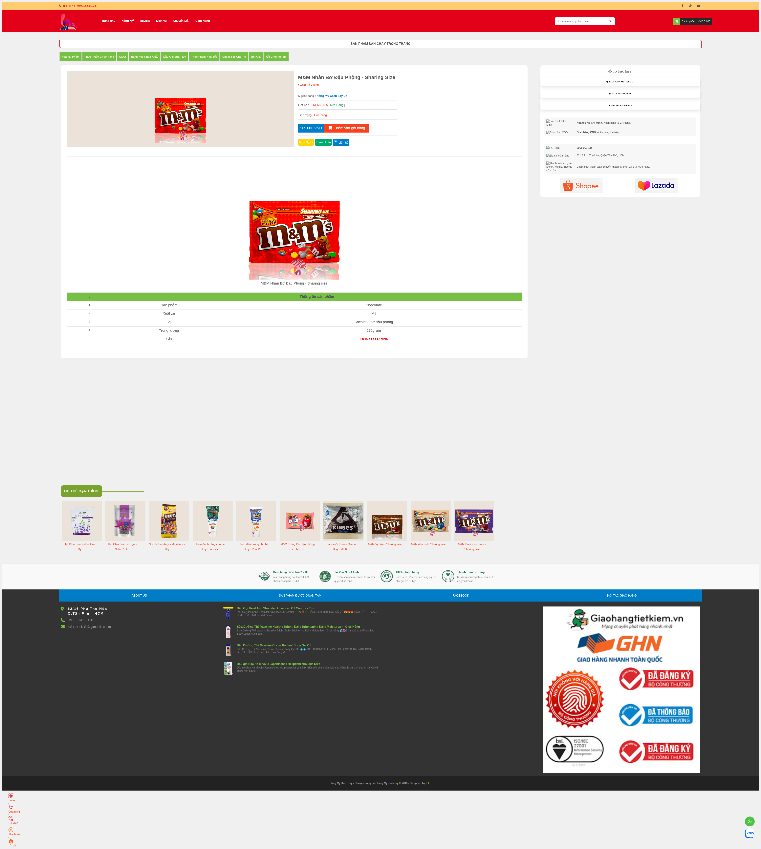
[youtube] (698, 6)
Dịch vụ (161, 20)
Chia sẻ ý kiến (309, 84)
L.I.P (428, 783)
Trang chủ (108, 20)
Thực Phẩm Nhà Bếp (204, 56)
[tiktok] (690, 6)
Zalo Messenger (621, 94)
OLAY (122, 56)
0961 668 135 (81, 620)
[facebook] (682, 6)
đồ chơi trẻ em (276, 56)
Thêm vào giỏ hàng (349, 128)
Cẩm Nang (202, 20)
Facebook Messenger (621, 82)
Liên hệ (343, 142)
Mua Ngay (306, 142)
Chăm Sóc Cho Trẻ (234, 56)
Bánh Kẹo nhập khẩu (144, 56)
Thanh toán (323, 142)
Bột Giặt (256, 56)
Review (145, 20)
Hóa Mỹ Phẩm (70, 56)
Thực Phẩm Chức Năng (99, 56)
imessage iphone (621, 106)
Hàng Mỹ (127, 20)
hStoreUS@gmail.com (89, 627)
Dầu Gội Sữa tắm (174, 56)
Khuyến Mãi (181, 20)
